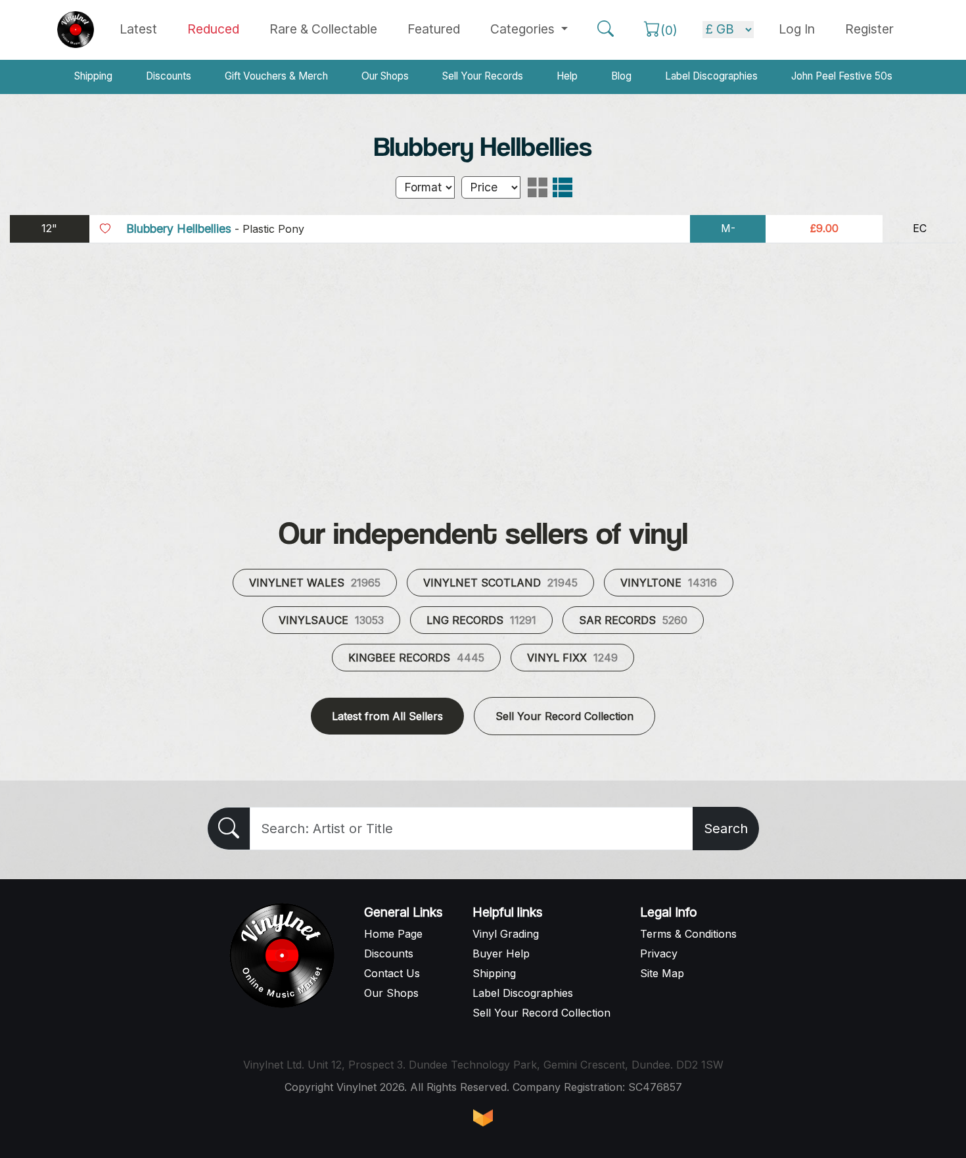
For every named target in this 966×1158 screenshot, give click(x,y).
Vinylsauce (331, 620)
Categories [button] (524, 29)
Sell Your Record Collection (564, 716)
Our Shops (385, 76)
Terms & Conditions (688, 933)
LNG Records (481, 620)
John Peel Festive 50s (841, 76)
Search (726, 828)
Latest (138, 29)
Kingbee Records (416, 657)
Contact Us (392, 973)
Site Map (662, 973)
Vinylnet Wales (314, 582)
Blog (621, 76)
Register (869, 29)
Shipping (93, 76)
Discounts (168, 76)
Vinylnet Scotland (500, 582)
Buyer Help (501, 953)
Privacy (659, 953)
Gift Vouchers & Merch (276, 76)
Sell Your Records (482, 76)
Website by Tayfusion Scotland (483, 1118)
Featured (433, 29)
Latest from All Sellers (387, 716)
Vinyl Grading (505, 933)
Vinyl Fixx (572, 657)
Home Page (393, 933)
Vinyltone (668, 582)
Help (567, 76)
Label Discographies (711, 76)
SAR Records (633, 620)
